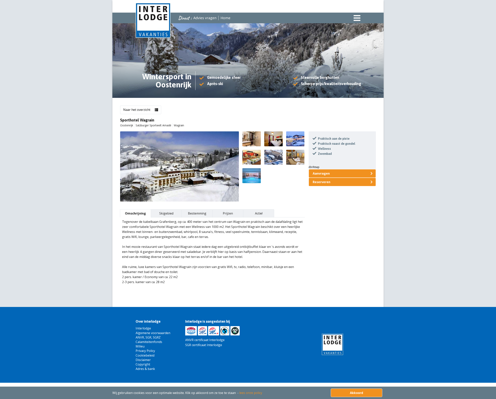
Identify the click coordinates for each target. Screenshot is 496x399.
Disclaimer (143, 360)
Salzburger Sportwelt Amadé (153, 125)
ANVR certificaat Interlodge (205, 340)
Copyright (143, 364)
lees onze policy (250, 393)
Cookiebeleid (145, 355)
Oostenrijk (126, 125)
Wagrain (179, 125)
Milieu (140, 346)
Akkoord (356, 393)
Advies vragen (204, 18)
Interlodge (143, 328)
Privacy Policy (145, 351)
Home (225, 18)
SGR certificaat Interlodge (203, 345)
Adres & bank (145, 369)
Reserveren (321, 182)
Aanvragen (321, 173)
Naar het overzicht (136, 110)
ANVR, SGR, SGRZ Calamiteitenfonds (149, 339)
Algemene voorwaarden (153, 333)
